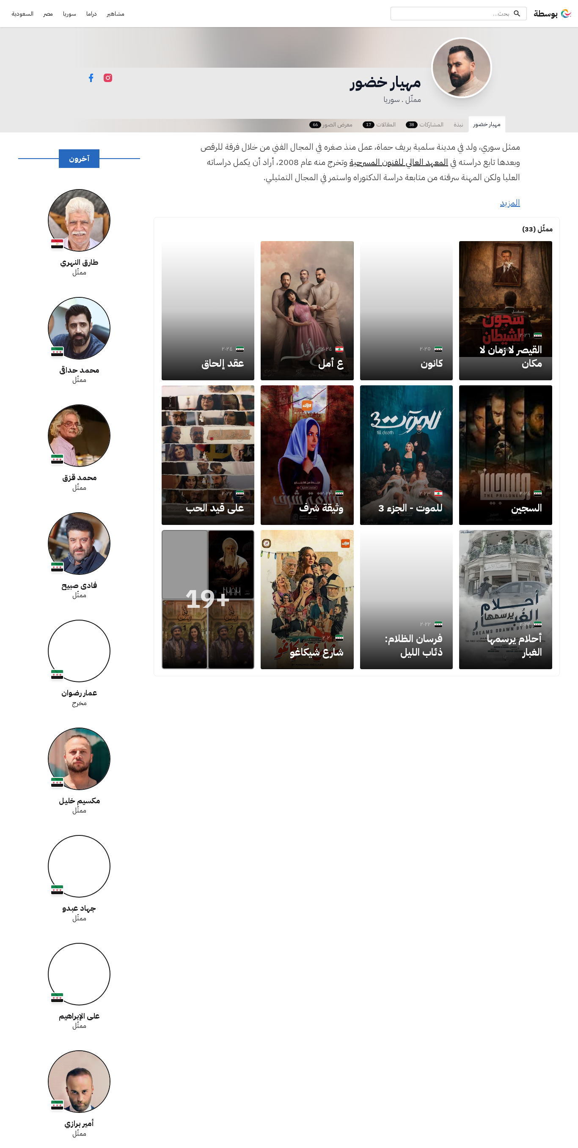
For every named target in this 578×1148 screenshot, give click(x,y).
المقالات (381, 124)
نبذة (458, 124)
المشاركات (426, 124)
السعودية (22, 13)
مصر (48, 13)
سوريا (69, 13)
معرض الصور (332, 124)
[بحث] (517, 13)
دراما (91, 13)
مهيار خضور (487, 124)
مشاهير (115, 13)
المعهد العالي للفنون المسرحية (399, 162)
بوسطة (546, 13)
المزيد (510, 202)
